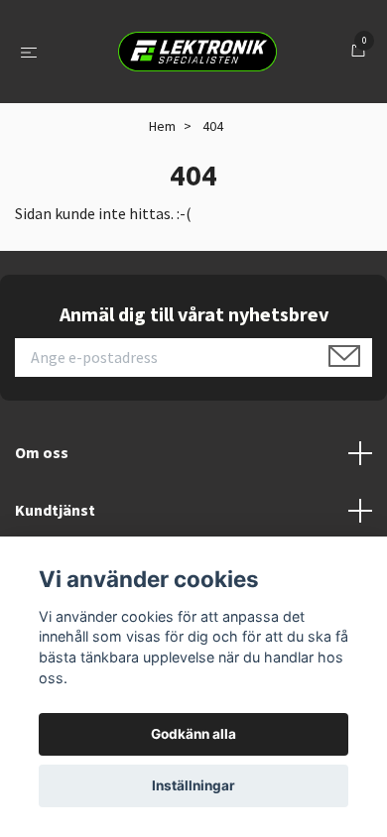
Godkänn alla (193, 734)
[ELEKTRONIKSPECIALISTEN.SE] (197, 51)
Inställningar (193, 785)
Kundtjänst (55, 510)
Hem (162, 126)
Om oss (41, 452)
